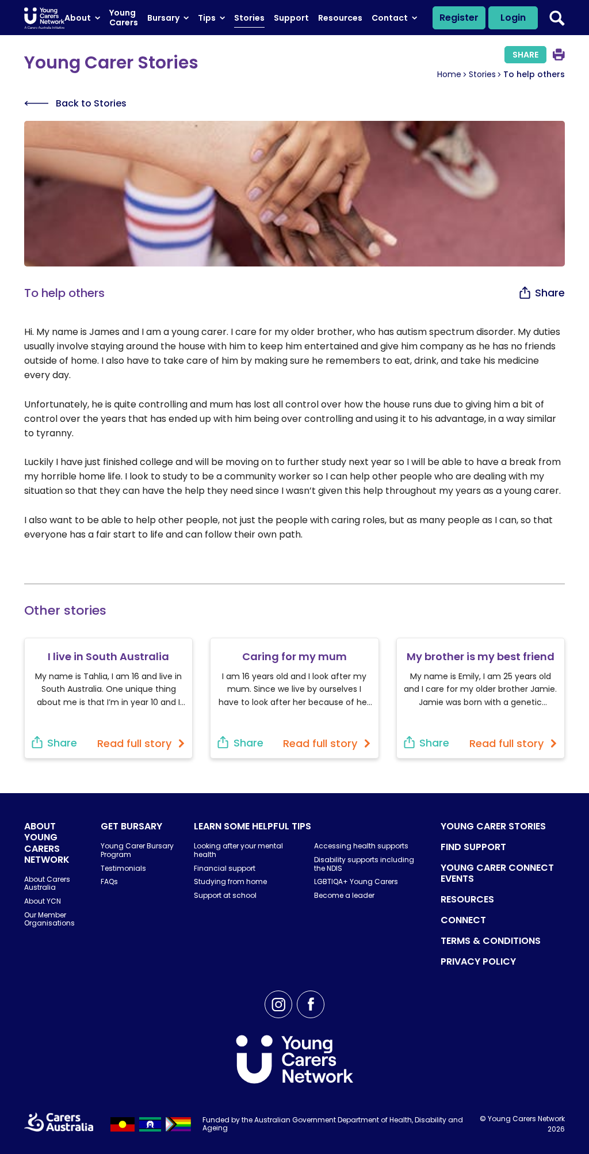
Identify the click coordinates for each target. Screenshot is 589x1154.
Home (449, 74)
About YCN (42, 901)
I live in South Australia (108, 656)
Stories (482, 74)
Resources (467, 899)
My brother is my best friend (480, 656)
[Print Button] (559, 54)
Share (525, 54)
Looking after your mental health (238, 850)
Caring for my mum (294, 656)
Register (459, 17)
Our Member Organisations (49, 919)
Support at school (225, 895)
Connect (463, 920)
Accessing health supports (361, 846)
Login (513, 17)
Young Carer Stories (493, 826)
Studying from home (230, 881)
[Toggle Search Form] (557, 18)
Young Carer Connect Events (497, 873)
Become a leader (344, 895)
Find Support (473, 847)
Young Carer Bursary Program (137, 850)
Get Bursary (131, 826)
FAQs (109, 881)
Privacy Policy (478, 961)
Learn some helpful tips (252, 826)
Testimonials (123, 868)
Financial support (224, 868)
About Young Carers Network (47, 843)
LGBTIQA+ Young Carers (356, 881)
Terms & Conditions (491, 940)
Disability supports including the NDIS (364, 864)
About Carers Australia (47, 883)
